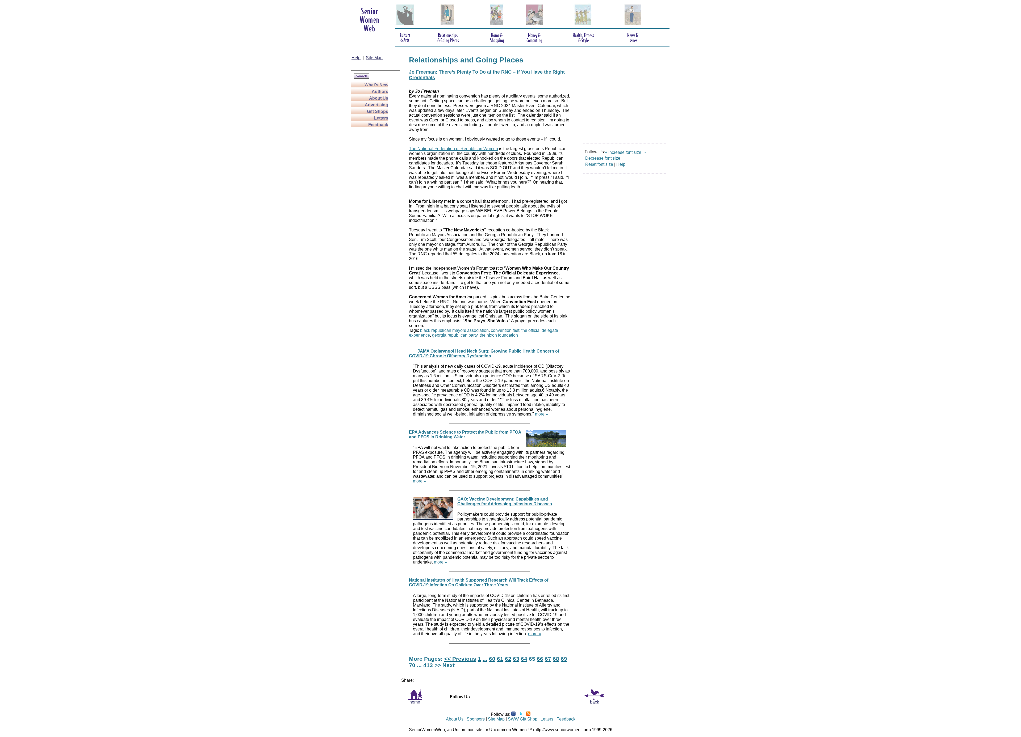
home (414, 702)
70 (412, 665)
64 (524, 659)
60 (492, 659)
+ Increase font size (623, 152)
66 (540, 659)
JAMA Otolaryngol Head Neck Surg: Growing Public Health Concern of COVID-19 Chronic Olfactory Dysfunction (484, 353)
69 (564, 659)
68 (556, 659)
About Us (378, 98)
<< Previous (460, 659)
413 (428, 665)
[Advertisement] (372, 207)
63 (516, 659)
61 (500, 659)
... (485, 659)
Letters (381, 118)
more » (541, 414)
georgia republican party (455, 335)
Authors (380, 91)
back (594, 702)
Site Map (374, 58)
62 (508, 659)
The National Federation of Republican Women (453, 148)
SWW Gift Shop (522, 719)
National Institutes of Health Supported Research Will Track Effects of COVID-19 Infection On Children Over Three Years (478, 582)
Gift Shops (377, 111)
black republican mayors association (454, 330)
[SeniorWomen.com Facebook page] (513, 714)
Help (356, 58)
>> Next (444, 665)
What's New (376, 85)
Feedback (378, 124)
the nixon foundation (499, 335)
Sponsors (476, 719)
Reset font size (599, 164)
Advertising (376, 105)
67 (548, 659)
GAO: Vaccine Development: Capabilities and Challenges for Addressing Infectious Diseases (504, 501)
